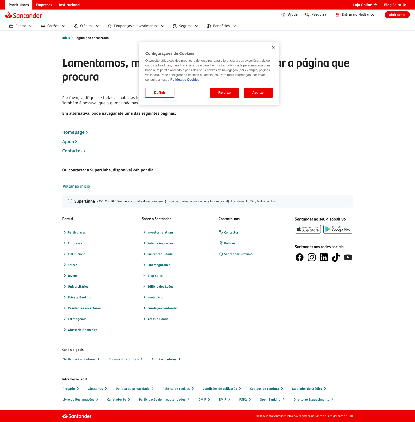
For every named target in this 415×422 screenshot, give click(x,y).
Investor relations (160, 232)
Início (66, 37)
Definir (159, 92)
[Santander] (23, 14)
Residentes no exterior (84, 308)
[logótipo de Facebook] (299, 257)
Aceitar (258, 92)
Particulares (77, 232)
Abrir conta (397, 15)
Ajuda (68, 141)
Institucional (77, 254)
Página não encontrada (92, 38)
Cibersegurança (158, 265)
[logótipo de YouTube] (348, 257)
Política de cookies (176, 389)
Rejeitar (224, 92)
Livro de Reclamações (78, 399)
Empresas (75, 243)
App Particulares (164, 359)
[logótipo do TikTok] (336, 257)
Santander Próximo (238, 254)
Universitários (78, 286)
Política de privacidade (133, 389)
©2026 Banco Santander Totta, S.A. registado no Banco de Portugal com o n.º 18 (304, 416)
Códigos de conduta (264, 389)
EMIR (222, 399)
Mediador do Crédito (307, 389)
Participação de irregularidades (162, 399)
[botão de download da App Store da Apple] (308, 229)
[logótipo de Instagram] (311, 257)
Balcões (229, 243)
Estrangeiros (77, 319)
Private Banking (79, 297)
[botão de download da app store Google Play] (337, 229)
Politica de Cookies (184, 79)
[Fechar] (273, 47)
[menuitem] (18, 5)
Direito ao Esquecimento (311, 399)
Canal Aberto (116, 399)
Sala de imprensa (160, 243)
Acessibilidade (158, 319)
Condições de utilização (220, 389)
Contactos (72, 150)
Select (72, 265)
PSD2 (243, 399)
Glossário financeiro (82, 330)
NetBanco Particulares (79, 359)
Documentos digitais (124, 359)
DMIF (202, 399)
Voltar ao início (76, 186)
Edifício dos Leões (160, 286)
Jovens (73, 276)
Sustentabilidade (160, 254)
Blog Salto (155, 276)
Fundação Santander (162, 308)
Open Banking (270, 399)
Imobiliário (155, 297)
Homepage (73, 132)
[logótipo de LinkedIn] (324, 257)
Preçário (69, 389)
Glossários (95, 389)
